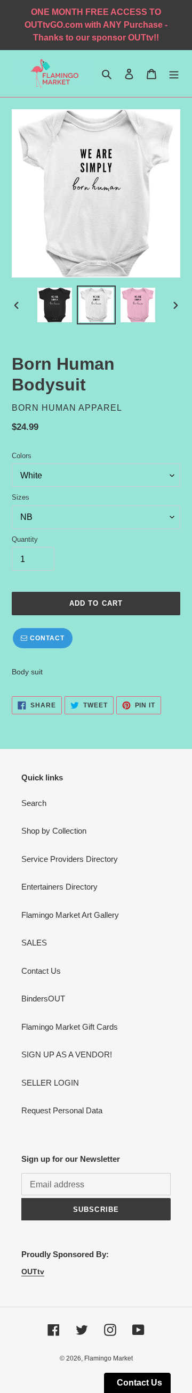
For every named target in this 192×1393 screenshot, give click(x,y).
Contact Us (41, 970)
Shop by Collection (53, 830)
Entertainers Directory (59, 886)
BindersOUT (43, 998)
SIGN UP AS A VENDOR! (66, 1054)
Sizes (20, 497)
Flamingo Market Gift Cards (69, 1026)
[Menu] (174, 73)
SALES (34, 942)
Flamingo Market (108, 1358)
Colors (21, 456)
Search (33, 803)
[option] (54, 305)
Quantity (25, 539)
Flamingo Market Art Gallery (70, 914)
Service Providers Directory (69, 859)
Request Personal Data (61, 1110)
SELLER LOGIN (50, 1082)
